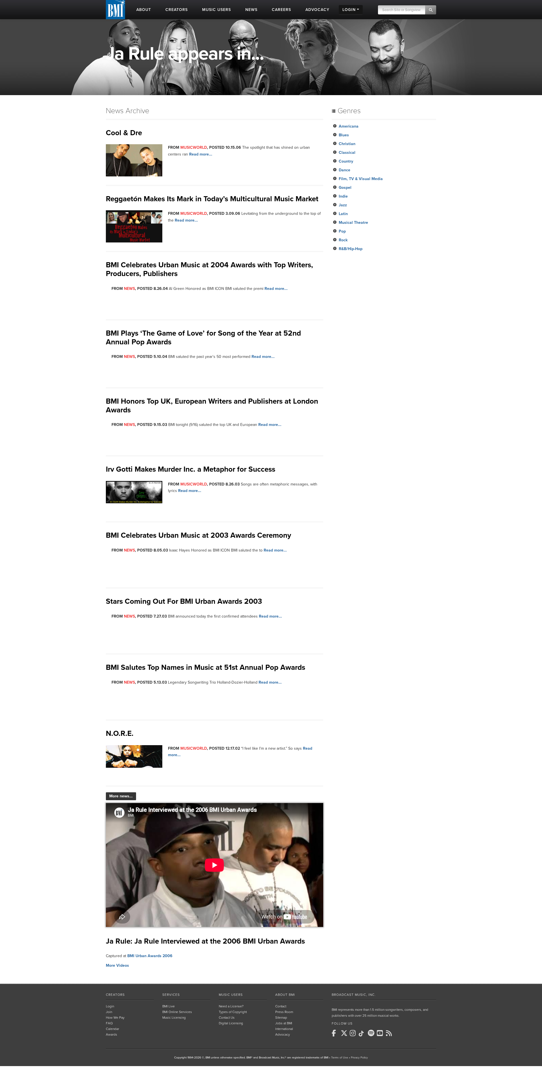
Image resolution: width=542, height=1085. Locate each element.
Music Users (231, 995)
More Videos (117, 965)
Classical (347, 152)
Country (346, 161)
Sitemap (281, 1018)
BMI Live (168, 1006)
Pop (342, 231)
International (284, 1029)
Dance (344, 170)
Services (171, 995)
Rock (343, 240)
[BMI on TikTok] (363, 1033)
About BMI (285, 995)
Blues (344, 135)
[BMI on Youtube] (381, 1033)
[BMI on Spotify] (372, 1033)
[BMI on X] (345, 1033)
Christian (347, 143)
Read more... (200, 154)
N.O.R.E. (120, 733)
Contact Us (227, 1018)
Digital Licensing (231, 1023)
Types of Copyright (233, 1012)
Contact (280, 1006)
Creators (115, 995)
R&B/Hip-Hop (350, 248)
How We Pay (115, 1018)
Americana (349, 126)
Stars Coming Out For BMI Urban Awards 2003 (184, 601)
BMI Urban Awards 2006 (149, 955)
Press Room (284, 1012)
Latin (343, 213)
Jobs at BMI (283, 1023)
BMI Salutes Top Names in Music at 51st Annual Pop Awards (205, 667)
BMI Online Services (177, 1012)
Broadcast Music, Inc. (354, 995)
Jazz (343, 205)
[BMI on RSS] (390, 1033)
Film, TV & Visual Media (361, 178)
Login (110, 1006)
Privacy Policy (359, 1057)
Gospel (345, 187)
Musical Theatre (353, 222)
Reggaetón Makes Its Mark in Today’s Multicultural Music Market (212, 198)
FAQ (109, 1023)
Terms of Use (339, 1057)
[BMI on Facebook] (336, 1033)
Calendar (112, 1029)
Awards (111, 1034)
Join (109, 1012)
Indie (343, 196)
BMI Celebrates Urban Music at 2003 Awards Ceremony (198, 535)
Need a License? (231, 1006)
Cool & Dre (124, 132)
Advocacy (282, 1034)
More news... (121, 796)
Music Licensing (174, 1018)
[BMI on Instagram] (354, 1033)
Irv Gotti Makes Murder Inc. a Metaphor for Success (190, 469)
